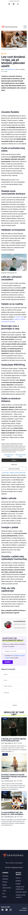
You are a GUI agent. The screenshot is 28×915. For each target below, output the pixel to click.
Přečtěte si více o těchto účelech (21, 455)
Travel (4, 891)
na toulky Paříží (18, 317)
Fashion (4, 882)
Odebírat (7, 662)
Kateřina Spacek (9, 781)
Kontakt (18, 884)
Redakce (18, 881)
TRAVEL (4, 53)
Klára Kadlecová (9, 743)
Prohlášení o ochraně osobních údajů (17, 472)
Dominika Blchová (9, 69)
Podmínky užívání (21, 892)
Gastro (4, 896)
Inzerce (18, 878)
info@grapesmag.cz (16, 867)
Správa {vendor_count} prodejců (8, 455)
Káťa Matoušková (9, 817)
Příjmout (14, 460)
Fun (3, 894)
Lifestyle (5, 879)
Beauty (4, 885)
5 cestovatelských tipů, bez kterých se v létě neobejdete (12, 813)
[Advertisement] (14, 15)
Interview (5, 876)
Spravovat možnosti (14, 469)
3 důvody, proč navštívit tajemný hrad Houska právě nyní (13, 740)
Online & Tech (6, 888)
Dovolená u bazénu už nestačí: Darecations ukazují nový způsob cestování (14, 776)
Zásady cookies (5, 472)
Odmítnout (14, 464)
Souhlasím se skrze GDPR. (15, 657)
